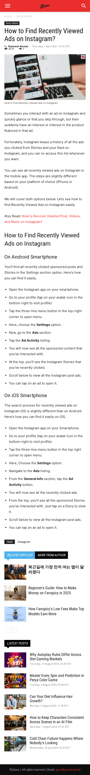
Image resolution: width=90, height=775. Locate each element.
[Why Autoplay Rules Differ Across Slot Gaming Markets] (15, 659)
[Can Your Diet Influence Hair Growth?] (15, 701)
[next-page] (14, 630)
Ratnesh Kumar (18, 46)
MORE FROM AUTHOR (51, 555)
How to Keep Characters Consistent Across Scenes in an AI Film (57, 719)
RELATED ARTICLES (19, 555)
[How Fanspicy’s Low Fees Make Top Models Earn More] (15, 614)
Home (8, 16)
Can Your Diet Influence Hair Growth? (51, 698)
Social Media (24, 16)
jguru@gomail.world (67, 770)
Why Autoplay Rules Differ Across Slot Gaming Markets (55, 656)
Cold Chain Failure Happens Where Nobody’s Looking (56, 740)
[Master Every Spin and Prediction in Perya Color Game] (15, 680)
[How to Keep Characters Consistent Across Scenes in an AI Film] (15, 722)
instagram (24, 541)
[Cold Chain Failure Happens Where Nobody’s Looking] (15, 743)
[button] (84, 6)
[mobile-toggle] (7, 6)
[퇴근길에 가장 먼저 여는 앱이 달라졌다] (15, 572)
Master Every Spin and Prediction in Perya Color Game (57, 677)
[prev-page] (7, 630)
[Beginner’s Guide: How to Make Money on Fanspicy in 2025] (15, 593)
